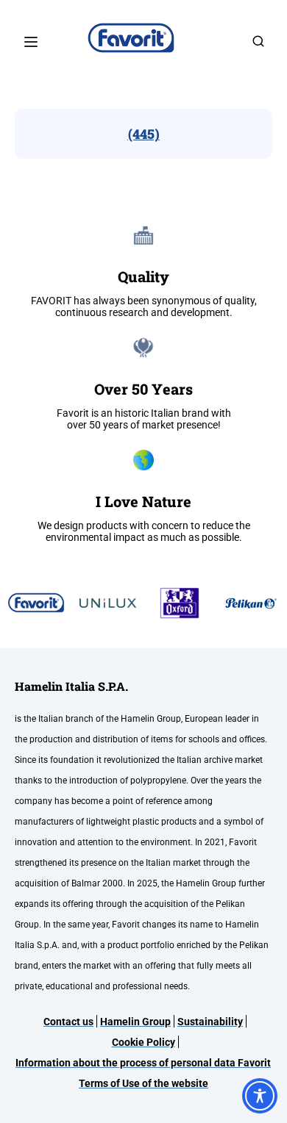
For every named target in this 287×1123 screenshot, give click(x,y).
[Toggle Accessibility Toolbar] (260, 1096)
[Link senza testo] (258, 46)
